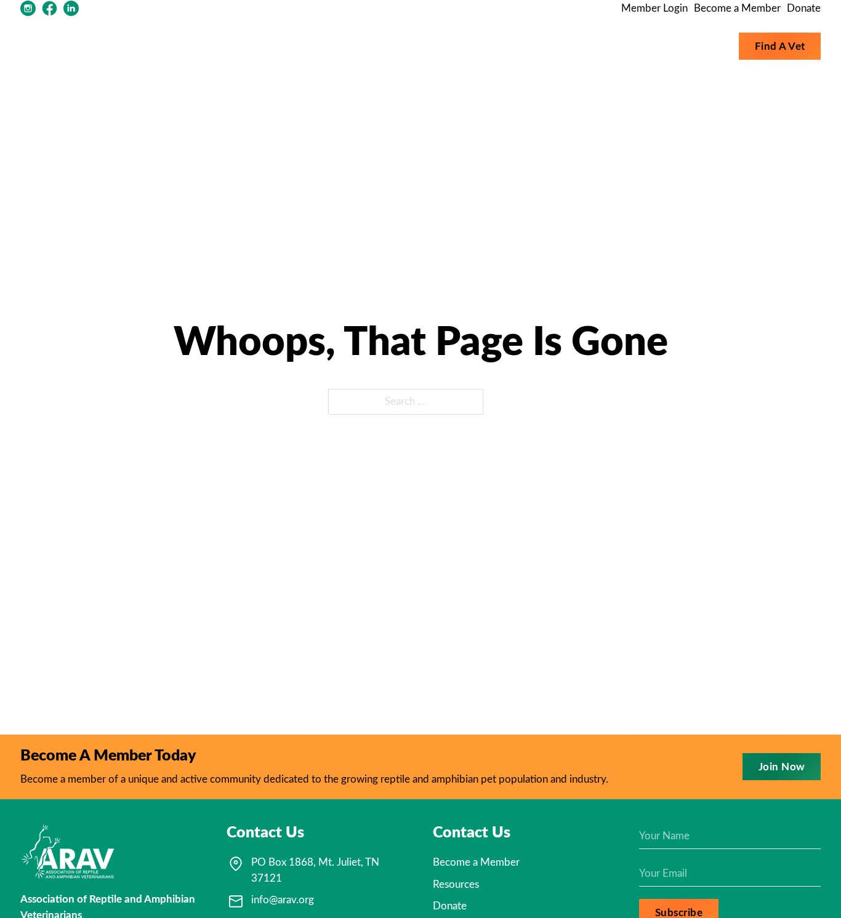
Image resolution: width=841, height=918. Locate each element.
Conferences (697, 46)
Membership (626, 46)
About (480, 46)
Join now (782, 767)
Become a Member (737, 8)
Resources (546, 46)
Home (439, 46)
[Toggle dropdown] (505, 46)
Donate (804, 8)
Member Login (654, 8)
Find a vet (780, 46)
